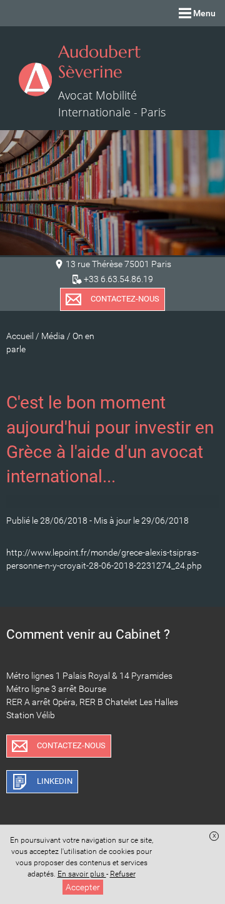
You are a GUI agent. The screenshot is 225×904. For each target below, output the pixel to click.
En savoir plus (82, 874)
